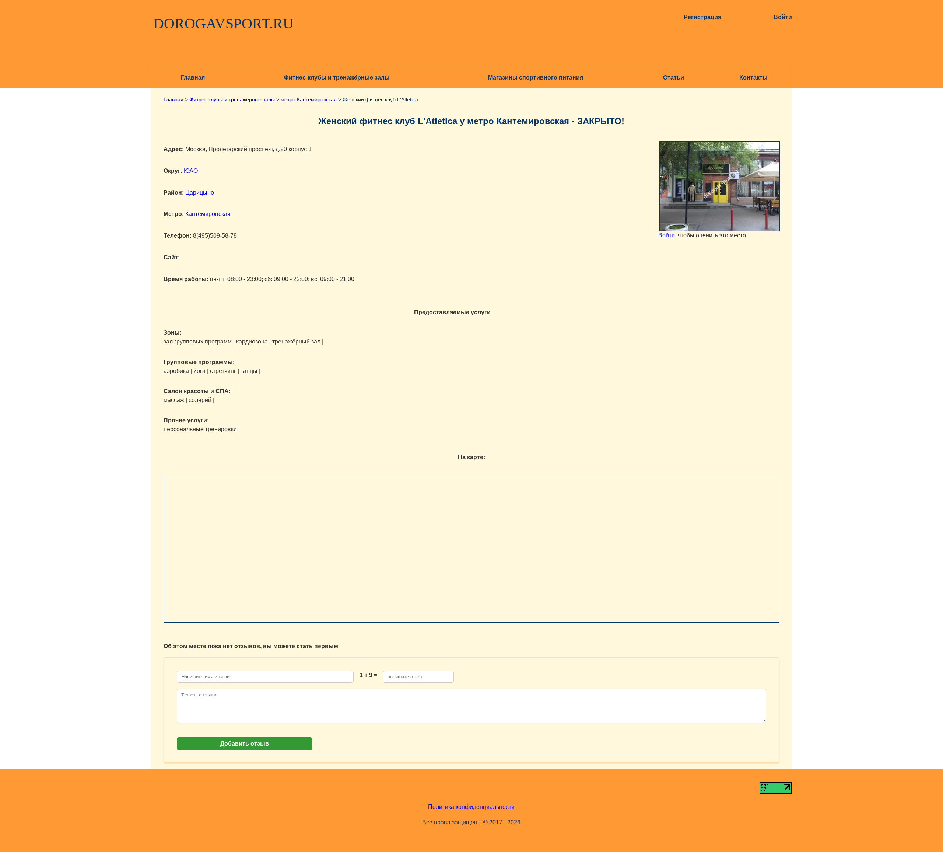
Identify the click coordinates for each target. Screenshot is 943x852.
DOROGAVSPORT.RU (223, 23)
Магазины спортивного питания (535, 77)
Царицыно (199, 192)
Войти (783, 17)
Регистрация (702, 17)
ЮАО (191, 171)
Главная (193, 77)
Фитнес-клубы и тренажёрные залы (337, 77)
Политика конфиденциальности (471, 807)
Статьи (673, 77)
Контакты (753, 77)
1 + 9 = (368, 675)
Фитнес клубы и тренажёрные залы (232, 99)
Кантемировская (208, 214)
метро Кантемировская (309, 99)
